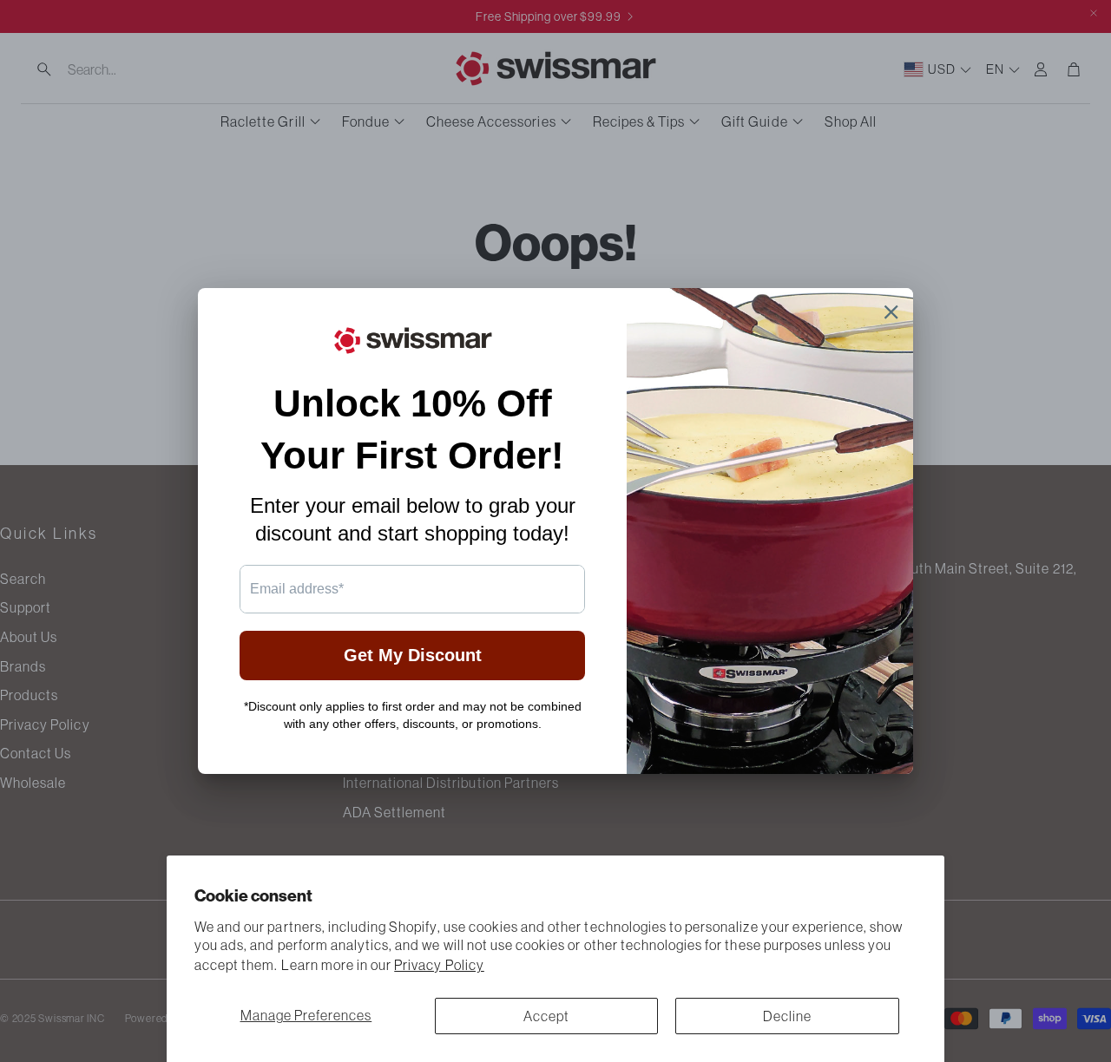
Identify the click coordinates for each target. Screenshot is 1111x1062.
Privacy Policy (439, 965)
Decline (787, 1016)
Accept (546, 1016)
